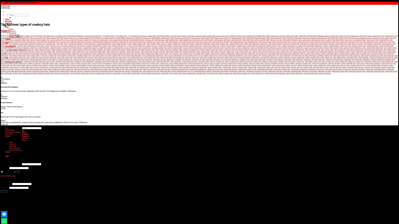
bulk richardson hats (237, 42)
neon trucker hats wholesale (131, 56)
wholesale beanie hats (215, 69)
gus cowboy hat (295, 52)
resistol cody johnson (49, 60)
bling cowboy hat (362, 38)
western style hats (7, 69)
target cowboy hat (121, 67)
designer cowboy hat (296, 50)
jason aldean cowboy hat (70, 54)
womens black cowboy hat (79, 73)
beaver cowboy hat (331, 36)
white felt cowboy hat (82, 69)
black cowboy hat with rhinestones (91, 38)
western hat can (296, 67)
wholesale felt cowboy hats (59, 71)
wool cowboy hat (175, 73)
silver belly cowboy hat (313, 62)
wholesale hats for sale (151, 71)
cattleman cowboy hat (37, 44)
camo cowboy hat (380, 42)
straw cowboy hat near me (336, 65)
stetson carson (209, 64)
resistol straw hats (112, 60)
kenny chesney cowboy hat (116, 54)
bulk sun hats (292, 42)
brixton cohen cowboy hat (39, 40)
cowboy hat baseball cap (136, 46)
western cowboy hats (282, 67)
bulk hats (74, 42)
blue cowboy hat (374, 38)
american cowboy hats (148, 36)
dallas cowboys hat (133, 50)
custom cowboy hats (227, 48)
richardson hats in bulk (46, 62)
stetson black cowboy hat (178, 64)
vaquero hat (252, 67)
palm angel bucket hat (341, 56)
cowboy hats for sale (273, 46)
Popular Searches (15, 150)
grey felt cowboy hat (268, 52)
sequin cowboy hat (231, 62)
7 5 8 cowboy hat (120, 36)
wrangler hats (201, 73)
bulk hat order (65, 42)
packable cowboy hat (324, 56)
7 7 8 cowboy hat (133, 36)
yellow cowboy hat (225, 73)
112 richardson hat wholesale (44, 36)
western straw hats (388, 67)
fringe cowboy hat (112, 52)
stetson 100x (86, 64)
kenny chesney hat (133, 54)
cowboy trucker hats (359, 46)
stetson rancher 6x (124, 65)
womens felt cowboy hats (130, 73)
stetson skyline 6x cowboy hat (220, 65)
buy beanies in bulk (329, 42)
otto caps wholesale (283, 56)
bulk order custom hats (204, 42)
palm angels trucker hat (17, 58)
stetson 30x (155, 64)
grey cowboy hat (254, 52)
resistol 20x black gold (377, 58)
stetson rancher (111, 65)
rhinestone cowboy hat (127, 60)
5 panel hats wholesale (92, 36)
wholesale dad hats (358, 69)
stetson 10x (146, 64)
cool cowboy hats (10, 46)
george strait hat (159, 52)
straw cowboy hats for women (377, 65)
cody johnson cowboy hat (309, 44)
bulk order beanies (171, 42)
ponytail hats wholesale (268, 58)
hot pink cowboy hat (8, 54)
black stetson (196, 38)
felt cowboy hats (389, 50)
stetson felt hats (334, 64)
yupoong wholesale (311, 73)
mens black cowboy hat (17, 56)
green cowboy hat (241, 52)
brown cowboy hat (71, 40)
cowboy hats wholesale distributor (310, 46)
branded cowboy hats (22, 40)
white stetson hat (118, 69)
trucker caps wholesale (169, 67)
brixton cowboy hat (57, 40)
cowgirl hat (33, 48)
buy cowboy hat (342, 42)
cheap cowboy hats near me (157, 44)
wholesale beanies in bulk (247, 69)
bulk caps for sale (276, 40)
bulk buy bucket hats (262, 40)
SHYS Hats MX (14, 148)
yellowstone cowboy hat (241, 73)
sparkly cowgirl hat (34, 64)
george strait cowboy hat (144, 52)
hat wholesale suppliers (325, 52)
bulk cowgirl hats (338, 40)
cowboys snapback (21, 48)
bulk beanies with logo (222, 40)
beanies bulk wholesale (315, 36)
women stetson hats (61, 73)
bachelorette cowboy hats (255, 36)
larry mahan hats (198, 54)
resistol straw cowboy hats (95, 60)
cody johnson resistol (355, 44)
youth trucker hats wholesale (274, 73)
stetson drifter (289, 64)
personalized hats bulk (135, 58)
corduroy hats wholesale (25, 46)
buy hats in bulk (353, 42)
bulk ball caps (159, 40)
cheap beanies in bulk (124, 44)
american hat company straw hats (182, 36)
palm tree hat (88, 58)
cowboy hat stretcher (180, 46)
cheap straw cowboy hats (220, 44)
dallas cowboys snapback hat (189, 50)
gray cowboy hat (228, 52)
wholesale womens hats (13, 73)
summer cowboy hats (41, 67)
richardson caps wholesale (14, 62)
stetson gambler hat (348, 64)
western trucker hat (22, 69)
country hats (39, 46)
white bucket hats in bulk (38, 69)
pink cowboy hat (150, 58)
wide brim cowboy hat (46, 73)
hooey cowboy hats (389, 52)
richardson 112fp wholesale (293, 60)
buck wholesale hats (137, 40)
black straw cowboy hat (222, 38)
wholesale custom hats (316, 69)
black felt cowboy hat (143, 38)
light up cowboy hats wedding (344, 54)
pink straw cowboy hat (208, 58)
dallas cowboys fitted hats (116, 50)
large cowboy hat (186, 54)
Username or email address (11, 164)
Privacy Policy (10, 130)
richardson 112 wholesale (275, 60)
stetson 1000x (75, 64)
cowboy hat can (151, 46)
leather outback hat (227, 54)
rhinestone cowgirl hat (144, 60)
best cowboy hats (387, 36)
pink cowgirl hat (178, 58)
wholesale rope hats (275, 71)
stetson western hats (304, 65)
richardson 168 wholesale (334, 60)
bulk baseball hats (185, 40)
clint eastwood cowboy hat (258, 44)
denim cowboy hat (282, 50)
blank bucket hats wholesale (255, 38)
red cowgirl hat (363, 58)
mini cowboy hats (98, 56)
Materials (8, 21)
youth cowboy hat (257, 73)
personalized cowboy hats (117, 58)
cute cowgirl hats (7, 50)
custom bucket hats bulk (210, 48)
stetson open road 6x (40, 65)
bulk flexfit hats (53, 42)
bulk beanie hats (198, 40)
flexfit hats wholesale (63, 52)
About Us (25, 136)
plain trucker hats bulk (237, 58)
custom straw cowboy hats (333, 48)
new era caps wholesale (172, 56)
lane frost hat (174, 54)
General (11, 36)
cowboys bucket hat (386, 46)
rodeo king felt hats (163, 62)
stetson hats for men (388, 64)
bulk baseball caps (171, 40)
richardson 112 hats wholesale (202, 60)
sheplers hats (283, 62)
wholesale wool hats (30, 73)
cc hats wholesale (89, 44)
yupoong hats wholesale (294, 73)
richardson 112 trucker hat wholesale (226, 60)
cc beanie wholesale (75, 44)
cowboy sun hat (345, 46)
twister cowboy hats (215, 67)
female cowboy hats (20, 52)
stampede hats (64, 64)
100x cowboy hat (27, 36)
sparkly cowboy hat (20, 64)
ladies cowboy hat (147, 54)
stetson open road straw (96, 65)
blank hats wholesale (309, 38)
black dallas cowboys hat (126, 38)
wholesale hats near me (184, 71)
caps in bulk (24, 44)
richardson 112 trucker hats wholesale (252, 60)
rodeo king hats (175, 62)
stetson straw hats (278, 65)
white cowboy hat (54, 69)
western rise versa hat (372, 67)
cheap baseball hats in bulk (106, 44)
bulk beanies (209, 40)
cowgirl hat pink (43, 48)
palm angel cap (354, 56)
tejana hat (132, 67)
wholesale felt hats (76, 71)
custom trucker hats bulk (352, 48)
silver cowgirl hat (341, 62)
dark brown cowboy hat (266, 50)
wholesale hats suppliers (203, 71)
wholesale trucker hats (340, 71)
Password (5, 168)
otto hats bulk (296, 56)
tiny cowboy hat (142, 67)
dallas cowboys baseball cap (24, 50)
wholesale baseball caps (180, 69)
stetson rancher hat (138, 65)
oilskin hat (239, 56)
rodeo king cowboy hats (146, 62)
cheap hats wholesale (202, 44)
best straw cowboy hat (38, 38)
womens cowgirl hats (113, 73)
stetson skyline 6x (202, 65)
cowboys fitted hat (7, 48)
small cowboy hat (387, 62)
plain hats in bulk (222, 58)
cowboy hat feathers (165, 46)
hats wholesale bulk (374, 52)
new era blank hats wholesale (152, 56)
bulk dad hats (384, 40)
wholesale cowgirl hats (299, 69)
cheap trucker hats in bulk (239, 44)
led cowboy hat (261, 54)
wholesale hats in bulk (168, 71)
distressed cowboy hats (355, 50)
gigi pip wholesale (189, 52)
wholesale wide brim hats (375, 71)
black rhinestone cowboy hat (180, 38)
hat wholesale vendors (343, 52)
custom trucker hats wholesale (372, 48)
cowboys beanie (372, 46)
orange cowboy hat (268, 56)
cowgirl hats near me (105, 48)
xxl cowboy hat (212, 73)
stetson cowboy (242, 64)
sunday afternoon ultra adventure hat (63, 67)
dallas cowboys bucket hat (82, 50)
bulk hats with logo (139, 42)
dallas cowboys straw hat (209, 50)
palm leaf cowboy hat (65, 58)
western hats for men (321, 67)
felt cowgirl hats (6, 52)
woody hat (164, 73)
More (7, 27)
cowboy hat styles (195, 46)
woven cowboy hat (189, 73)
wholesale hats (136, 71)
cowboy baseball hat (94, 46)
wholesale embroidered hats (376, 69)
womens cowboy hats (97, 73)
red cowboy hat (351, 58)
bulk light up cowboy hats (155, 42)
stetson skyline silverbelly (241, 65)
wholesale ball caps (164, 69)
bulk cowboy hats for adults (321, 40)
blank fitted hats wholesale (292, 38)
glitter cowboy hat (202, 52)
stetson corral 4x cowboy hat (225, 64)
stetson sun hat (290, 65)
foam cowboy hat (78, 52)
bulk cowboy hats (305, 40)
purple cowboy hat (284, 58)
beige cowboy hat (373, 36)
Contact (8, 136)
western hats (308, 67)
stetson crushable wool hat (274, 64)
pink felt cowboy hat (192, 58)
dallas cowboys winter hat (248, 50)
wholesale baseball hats (198, 69)
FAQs (11, 29)
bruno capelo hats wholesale (119, 40)
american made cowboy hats (205, 36)
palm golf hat (44, 58)
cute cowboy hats (390, 48)
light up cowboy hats (307, 54)
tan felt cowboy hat (107, 67)
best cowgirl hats (23, 38)
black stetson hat (207, 38)
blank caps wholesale (273, 38)
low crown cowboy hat (378, 54)
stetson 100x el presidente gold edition (126, 64)
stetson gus (360, 64)
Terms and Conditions (13, 132)
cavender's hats (61, 44)
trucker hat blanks (184, 67)
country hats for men (52, 46)
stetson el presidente (320, 64)
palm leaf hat (78, 58)
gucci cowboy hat (283, 52)
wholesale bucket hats (265, 69)
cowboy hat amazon (119, 46)
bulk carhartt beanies (290, 40)
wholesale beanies (230, 69)
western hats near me (356, 67)
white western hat (149, 69)
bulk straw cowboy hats (267, 42)
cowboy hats (241, 46)
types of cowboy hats (239, 67)
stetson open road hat (57, 65)
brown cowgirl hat (84, 40)
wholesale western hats (357, 71)
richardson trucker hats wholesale (106, 62)
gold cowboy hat (216, 52)
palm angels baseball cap (370, 56)
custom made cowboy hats (313, 48)
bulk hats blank (98, 42)
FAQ (6, 128)
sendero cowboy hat (216, 62)
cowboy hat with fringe (228, 46)
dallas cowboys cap (99, 50)
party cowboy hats (100, 58)
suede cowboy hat (26, 67)
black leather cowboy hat (160, 38)
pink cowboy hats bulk (164, 58)
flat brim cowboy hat (35, 52)
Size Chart (12, 33)
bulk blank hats (236, 40)
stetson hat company (372, 64)
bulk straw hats (281, 42)
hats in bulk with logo (359, 52)
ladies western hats (161, 54)
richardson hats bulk (31, 62)
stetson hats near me (24, 65)
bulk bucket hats (248, 40)
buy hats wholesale (367, 42)
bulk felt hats (31, 42)
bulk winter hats (315, 42)
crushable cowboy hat (159, 48)
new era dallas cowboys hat (208, 56)
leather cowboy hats (212, 54)
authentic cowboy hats (238, 36)
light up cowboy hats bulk (324, 54)
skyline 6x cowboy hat (356, 62)
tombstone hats (154, 67)
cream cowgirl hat (144, 48)
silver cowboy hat (328, 62)
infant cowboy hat (54, 54)
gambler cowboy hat (127, 52)
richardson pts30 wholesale (84, 62)
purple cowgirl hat (298, 58)
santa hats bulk (203, 62)
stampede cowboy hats (49, 64)
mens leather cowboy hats (66, 56)
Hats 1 (5, 31)
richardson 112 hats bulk (183, 60)
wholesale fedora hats (40, 71)
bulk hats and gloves (85, 42)
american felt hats (163, 36)
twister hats (227, 67)
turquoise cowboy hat (199, 67)
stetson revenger (152, 65)
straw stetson (14, 67)
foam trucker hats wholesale (95, 52)
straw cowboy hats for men (356, 65)
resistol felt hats (79, 60)
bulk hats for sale (126, 42)
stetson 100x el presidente (102, 64)
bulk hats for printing (111, 42)
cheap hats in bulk (187, 44)
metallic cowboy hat (83, 56)
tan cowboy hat (82, 67)
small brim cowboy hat (372, 62)
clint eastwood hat (275, 44)
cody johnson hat (341, 44)
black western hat (238, 38)
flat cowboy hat (49, 52)
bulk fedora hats (20, 42)
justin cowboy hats (99, 54)
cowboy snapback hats (331, 46)
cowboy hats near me (289, 46)
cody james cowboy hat (290, 44)
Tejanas (7, 152)
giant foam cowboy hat (174, 52)
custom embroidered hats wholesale (263, 48)
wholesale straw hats (309, 71)
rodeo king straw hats (189, 62)
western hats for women (338, 67)
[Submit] (10, 17)
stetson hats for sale (8, 65)
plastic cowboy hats (252, 58)
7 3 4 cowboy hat (108, 36)
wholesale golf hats (107, 71)
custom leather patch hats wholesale (290, 48)
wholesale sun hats (324, 71)
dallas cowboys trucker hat (228, 50)
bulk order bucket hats (187, 42)
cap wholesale (14, 44)
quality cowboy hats (312, 58)
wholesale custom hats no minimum (337, 69)
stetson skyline (189, 65)
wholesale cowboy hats (282, 69)
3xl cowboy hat (60, 36)
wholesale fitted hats (91, 71)
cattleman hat (50, 44)
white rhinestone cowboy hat (100, 69)
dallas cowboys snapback (169, 50)
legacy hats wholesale (291, 54)
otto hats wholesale (309, 56)
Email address (6, 184)
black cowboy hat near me (69, 38)
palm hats (52, 58)
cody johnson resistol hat (372, 44)
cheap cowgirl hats (174, 44)
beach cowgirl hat (300, 36)
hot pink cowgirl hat (23, 54)
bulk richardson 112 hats (221, 42)
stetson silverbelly (177, 65)
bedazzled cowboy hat (358, 36)
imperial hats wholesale (39, 54)
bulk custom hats (373, 40)
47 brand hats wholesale (75, 36)
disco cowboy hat (327, 50)
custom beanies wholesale (192, 48)
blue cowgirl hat (386, 38)
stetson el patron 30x (303, 64)
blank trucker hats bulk (326, 38)
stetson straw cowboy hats (261, 65)
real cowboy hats (339, 58)
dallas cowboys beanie (42, 50)
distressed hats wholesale (373, 50)
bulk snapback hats (251, 42)
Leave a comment (324, 73)
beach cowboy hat (286, 36)
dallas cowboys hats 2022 (150, 50)
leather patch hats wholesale (245, 54)
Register (4, 191)
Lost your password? (8, 176)
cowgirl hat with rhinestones (72, 48)
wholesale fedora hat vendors (21, 71)
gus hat (304, 52)
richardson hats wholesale (64, 62)
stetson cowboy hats (256, 64)
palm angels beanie (386, 56)
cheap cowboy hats (139, 44)
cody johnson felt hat (326, 44)
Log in (17, 172)
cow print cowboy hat (68, 46)
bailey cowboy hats (273, 36)
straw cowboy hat (319, 65)
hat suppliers (311, 52)
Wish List (12, 31)
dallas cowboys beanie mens (61, 50)
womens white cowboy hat (150, 73)
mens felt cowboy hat (48, 56)
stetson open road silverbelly (75, 65)
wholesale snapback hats (292, 71)
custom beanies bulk (174, 48)
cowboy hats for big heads (255, 46)
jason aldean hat (86, 54)
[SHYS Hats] (5, 7)
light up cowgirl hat (362, 54)
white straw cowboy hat (133, 69)
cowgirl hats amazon (90, 48)
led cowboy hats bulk (275, 54)
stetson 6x (164, 64)
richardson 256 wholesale (353, 60)
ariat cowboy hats (222, 36)
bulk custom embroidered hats (355, 40)
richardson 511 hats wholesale (373, 60)
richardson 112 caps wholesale (163, 60)
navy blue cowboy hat (112, 56)
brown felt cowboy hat (100, 40)
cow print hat (81, 46)
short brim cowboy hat (296, 62)
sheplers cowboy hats (269, 62)
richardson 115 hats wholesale (314, 60)
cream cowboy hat (130, 48)
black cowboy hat (53, 38)
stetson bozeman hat (195, 64)
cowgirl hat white (55, 48)
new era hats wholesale (226, 56)
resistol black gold (35, 60)
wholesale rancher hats (237, 71)
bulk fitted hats (42, 42)
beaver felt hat (344, 36)
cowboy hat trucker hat (211, 46)
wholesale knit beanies (220, 71)
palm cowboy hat (32, 58)
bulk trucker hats (303, 42)
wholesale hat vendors (122, 71)
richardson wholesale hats (128, 62)
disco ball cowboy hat (312, 50)
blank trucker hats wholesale (345, 38)
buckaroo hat (149, 40)
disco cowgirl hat (340, 50)
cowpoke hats (118, 48)
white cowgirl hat (67, 69)
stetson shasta (164, 65)
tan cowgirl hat (94, 67)
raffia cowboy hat (326, 58)
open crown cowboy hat (252, 56)
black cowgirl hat (110, 38)
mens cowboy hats (33, 56)
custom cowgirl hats (243, 48)
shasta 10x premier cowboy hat (250, 62)
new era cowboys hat (189, 56)
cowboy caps (106, 46)
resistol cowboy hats (65, 60)
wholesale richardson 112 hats (257, 71)
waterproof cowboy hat (265, 67)
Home (7, 19)
